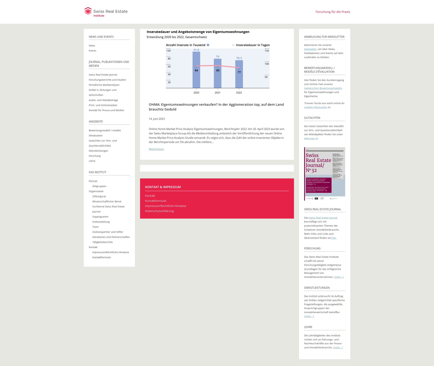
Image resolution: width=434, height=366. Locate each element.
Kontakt (93, 247)
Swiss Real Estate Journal (103, 74)
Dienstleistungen (98, 150)
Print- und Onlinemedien (103, 105)
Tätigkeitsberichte (102, 242)
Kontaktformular (101, 257)
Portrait (93, 181)
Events (92, 50)
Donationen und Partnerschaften (111, 237)
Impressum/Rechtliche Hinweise (110, 252)
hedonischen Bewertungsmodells (323, 88)
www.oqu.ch (311, 138)
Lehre (92, 160)
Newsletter (310, 49)
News (92, 45)
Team (95, 226)
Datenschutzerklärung (159, 211)
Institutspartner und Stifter (107, 231)
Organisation (96, 191)
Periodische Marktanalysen (104, 84)
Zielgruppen (99, 186)
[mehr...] (309, 316)
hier (333, 237)
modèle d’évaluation (315, 107)
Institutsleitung (101, 221)
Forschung (95, 155)
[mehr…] (339, 277)
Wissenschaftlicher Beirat (106, 201)
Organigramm (100, 216)
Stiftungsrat (99, 196)
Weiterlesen (156, 149)
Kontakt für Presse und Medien (106, 110)
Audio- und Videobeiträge (103, 100)
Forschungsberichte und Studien (107, 79)
